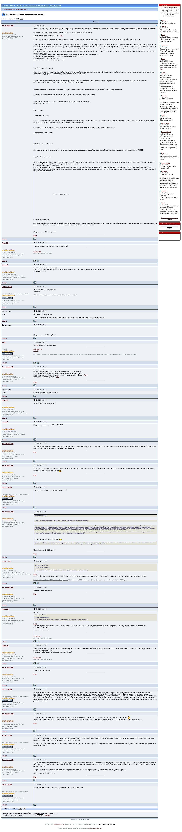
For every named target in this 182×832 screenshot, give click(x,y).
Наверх (4, 239)
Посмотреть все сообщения (169, 218)
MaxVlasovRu (165, 123)
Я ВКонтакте (37, 251)
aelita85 (163, 191)
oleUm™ (35, 351)
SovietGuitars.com (59, 824)
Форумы (19, 5)
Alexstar (163, 26)
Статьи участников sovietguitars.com (36, 5)
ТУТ (61, 36)
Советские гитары (8, 5)
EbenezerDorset (166, 132)
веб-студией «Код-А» (95, 828)
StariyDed (164, 95)
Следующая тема (21, 9)
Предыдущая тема (9, 9)
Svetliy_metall (165, 163)
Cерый (163, 20)
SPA (162, 153)
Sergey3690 (164, 45)
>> (21, 18)
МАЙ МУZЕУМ (37, 349)
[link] (85, 375)
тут (37, 345)
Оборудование (55, 5)
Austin (163, 59)
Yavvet (163, 72)
